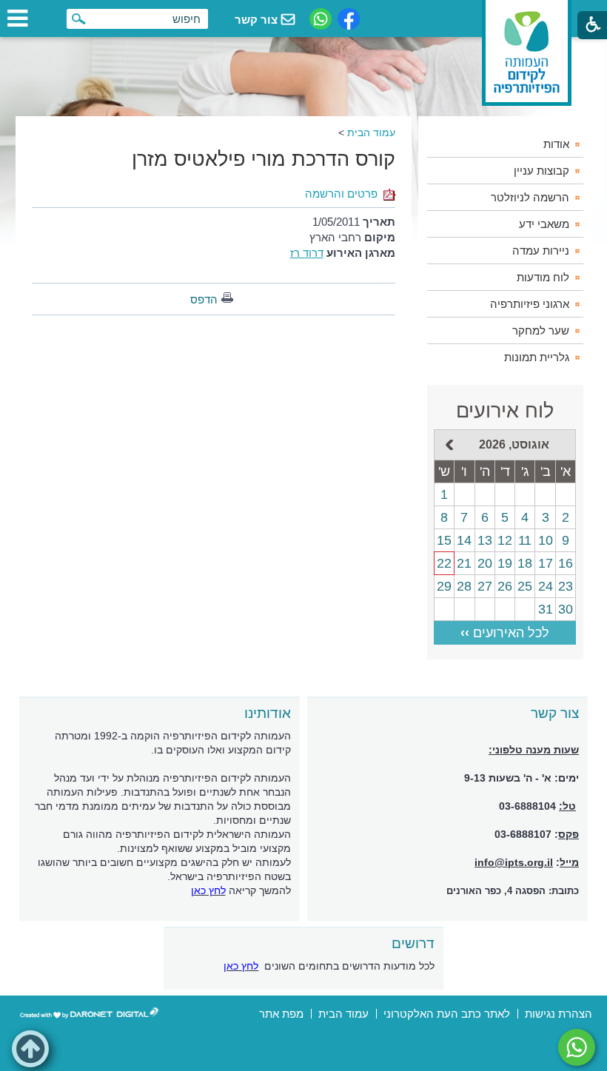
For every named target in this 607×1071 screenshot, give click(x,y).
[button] (30, 1048)
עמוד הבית (371, 132)
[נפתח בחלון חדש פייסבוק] (349, 19)
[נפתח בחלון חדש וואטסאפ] (320, 19)
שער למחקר (540, 330)
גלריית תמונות (536, 357)
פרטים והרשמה (341, 193)
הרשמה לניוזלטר (530, 197)
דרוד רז (306, 252)
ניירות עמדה (540, 250)
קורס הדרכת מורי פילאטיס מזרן (263, 159)
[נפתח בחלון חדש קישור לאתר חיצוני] (576, 1047)
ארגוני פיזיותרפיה (529, 304)
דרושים (413, 943)
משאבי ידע (544, 224)
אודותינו (267, 713)
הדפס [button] (204, 299)
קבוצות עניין (541, 170)
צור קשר (555, 713)
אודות (556, 144)
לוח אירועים (505, 411)
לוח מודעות (543, 277)
